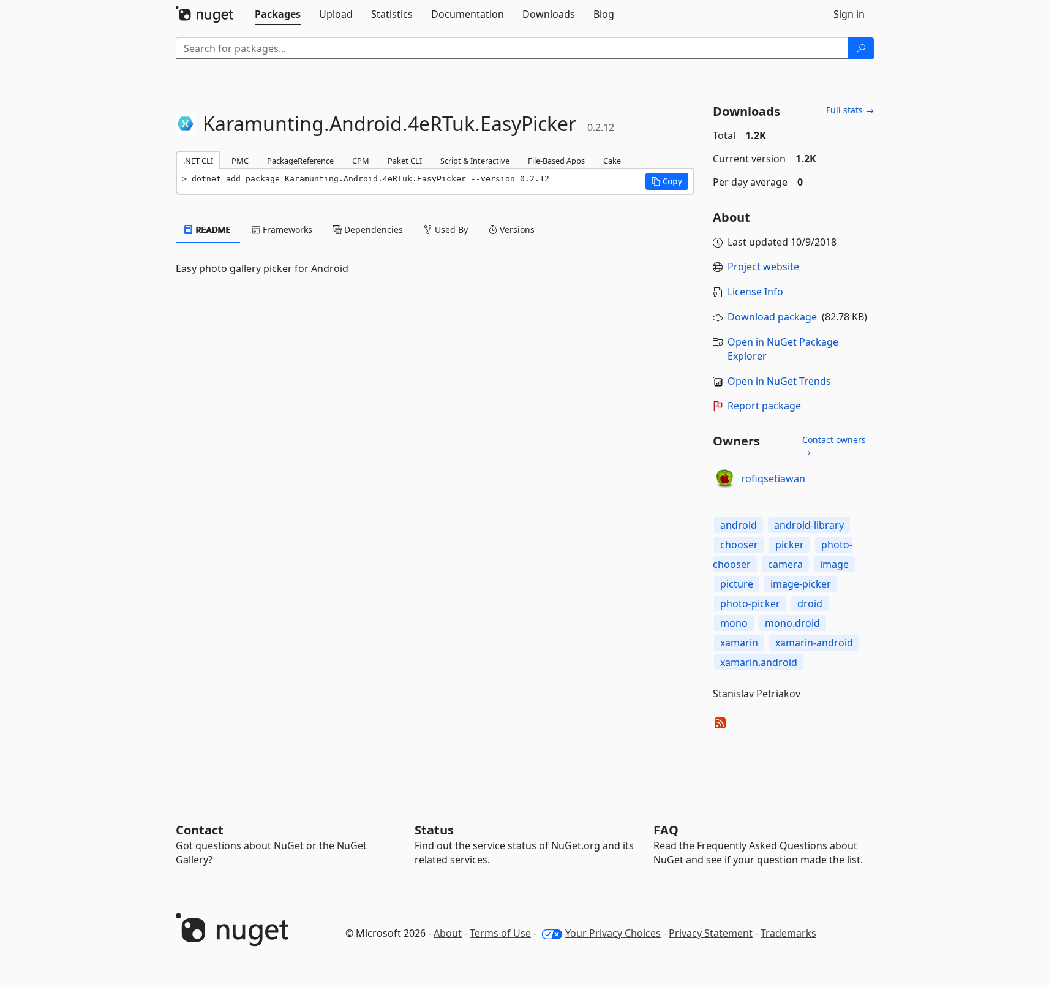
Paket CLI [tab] (405, 160)
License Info (755, 291)
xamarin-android (814, 642)
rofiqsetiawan (773, 478)
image (834, 564)
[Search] (861, 48)
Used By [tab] (450, 229)
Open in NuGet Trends (779, 381)
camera (785, 564)
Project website (763, 266)
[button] (666, 181)
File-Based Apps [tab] (556, 160)
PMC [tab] (240, 160)
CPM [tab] (360, 160)
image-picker (800, 584)
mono (734, 623)
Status (434, 830)
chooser (739, 544)
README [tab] (212, 229)
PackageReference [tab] (300, 160)
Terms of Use (500, 933)
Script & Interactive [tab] (474, 160)
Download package (772, 316)
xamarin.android (758, 662)
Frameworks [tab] (286, 229)
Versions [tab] (516, 229)
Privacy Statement (711, 933)
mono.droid (792, 623)
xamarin (739, 642)
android (738, 525)
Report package (764, 405)
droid (809, 603)
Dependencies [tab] (372, 229)
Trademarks (788, 933)
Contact (200, 830)
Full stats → (850, 110)
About (448, 933)
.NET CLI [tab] (198, 160)
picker (789, 544)
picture (736, 584)
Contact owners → (834, 446)
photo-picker (750, 603)
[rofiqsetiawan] (725, 479)
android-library (809, 525)
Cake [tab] (612, 160)
